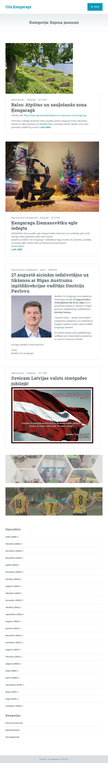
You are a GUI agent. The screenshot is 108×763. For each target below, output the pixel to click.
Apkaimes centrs (54, 468)
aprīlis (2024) (11, 565)
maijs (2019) (10, 699)
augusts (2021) (12, 649)
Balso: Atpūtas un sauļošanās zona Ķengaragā (49, 107)
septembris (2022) (13, 614)
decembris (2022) (13, 600)
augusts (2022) (12, 621)
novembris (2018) (13, 706)
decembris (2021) (13, 635)
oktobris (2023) (12, 579)
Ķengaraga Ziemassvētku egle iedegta (44, 225)
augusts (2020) (12, 664)
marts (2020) (11, 678)
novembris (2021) (13, 642)
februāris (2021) (12, 657)
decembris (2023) (13, 572)
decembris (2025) (13, 551)
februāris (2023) (12, 593)
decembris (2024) (13, 558)
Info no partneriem (14, 723)
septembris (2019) (13, 685)
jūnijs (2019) (10, 692)
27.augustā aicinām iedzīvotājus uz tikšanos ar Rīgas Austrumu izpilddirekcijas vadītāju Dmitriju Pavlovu (50, 283)
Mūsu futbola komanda (54, 500)
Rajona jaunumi (17, 99)
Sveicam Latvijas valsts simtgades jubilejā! (49, 380)
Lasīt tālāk (45, 127)
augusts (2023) (12, 586)
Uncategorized (31, 218)
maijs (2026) (10, 537)
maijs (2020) (10, 671)
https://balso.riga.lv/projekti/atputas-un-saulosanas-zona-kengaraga (55, 115)
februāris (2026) (12, 544)
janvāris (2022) (11, 628)
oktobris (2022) (12, 607)
